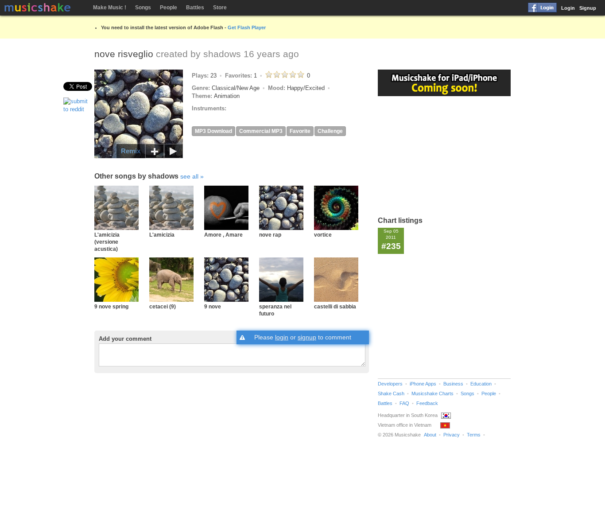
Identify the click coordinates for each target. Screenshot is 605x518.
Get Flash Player (247, 27)
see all (189, 176)
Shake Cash (391, 393)
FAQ (404, 403)
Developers (390, 383)
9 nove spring (111, 306)
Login (568, 8)
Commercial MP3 (261, 131)
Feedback (427, 403)
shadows (222, 54)
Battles (195, 7)
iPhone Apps (423, 383)
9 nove (212, 306)
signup (307, 337)
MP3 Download (213, 131)
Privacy (451, 434)
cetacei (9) (162, 306)
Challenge (330, 131)
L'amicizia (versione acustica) (107, 242)
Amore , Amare (223, 235)
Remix (130, 151)
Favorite (300, 131)
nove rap (270, 235)
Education (481, 383)
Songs (143, 7)
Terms (474, 434)
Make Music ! (109, 7)
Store (220, 7)
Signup (587, 8)
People (168, 7)
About (430, 434)
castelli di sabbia (335, 306)
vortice (323, 235)
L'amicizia (162, 235)
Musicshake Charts (432, 393)
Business (453, 383)
